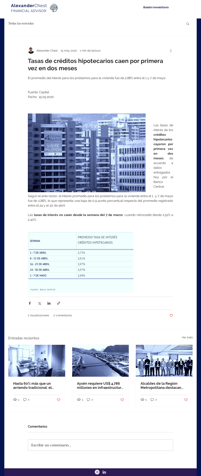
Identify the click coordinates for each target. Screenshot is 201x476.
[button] (188, 23)
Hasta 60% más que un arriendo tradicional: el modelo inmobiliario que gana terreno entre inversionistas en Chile (34, 385)
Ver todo (187, 337)
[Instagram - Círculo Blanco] (97, 472)
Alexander (29, 5)
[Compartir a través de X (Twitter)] (39, 303)
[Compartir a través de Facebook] (30, 303)
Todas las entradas (21, 23)
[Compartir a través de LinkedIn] (49, 303)
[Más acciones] (170, 50)
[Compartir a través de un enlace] (58, 303)
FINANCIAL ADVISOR (28, 11)
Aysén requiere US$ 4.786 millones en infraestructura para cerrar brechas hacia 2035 (100, 385)
